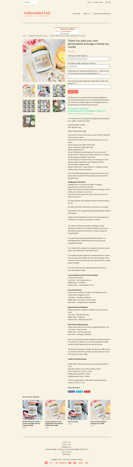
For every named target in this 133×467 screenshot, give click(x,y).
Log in (89, 2)
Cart (109, 2)
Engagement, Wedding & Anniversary (38, 36)
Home (24, 36)
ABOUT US (86, 14)
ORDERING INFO (66, 447)
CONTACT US (66, 442)
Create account (98, 2)
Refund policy (66, 454)
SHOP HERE (76, 14)
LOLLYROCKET (66, 459)
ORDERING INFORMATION (101, 14)
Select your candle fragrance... (78, 56)
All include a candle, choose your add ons (81, 63)
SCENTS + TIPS (66, 444)
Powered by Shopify (76, 459)
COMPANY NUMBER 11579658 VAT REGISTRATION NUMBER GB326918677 (66, 449)
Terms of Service (66, 452)
